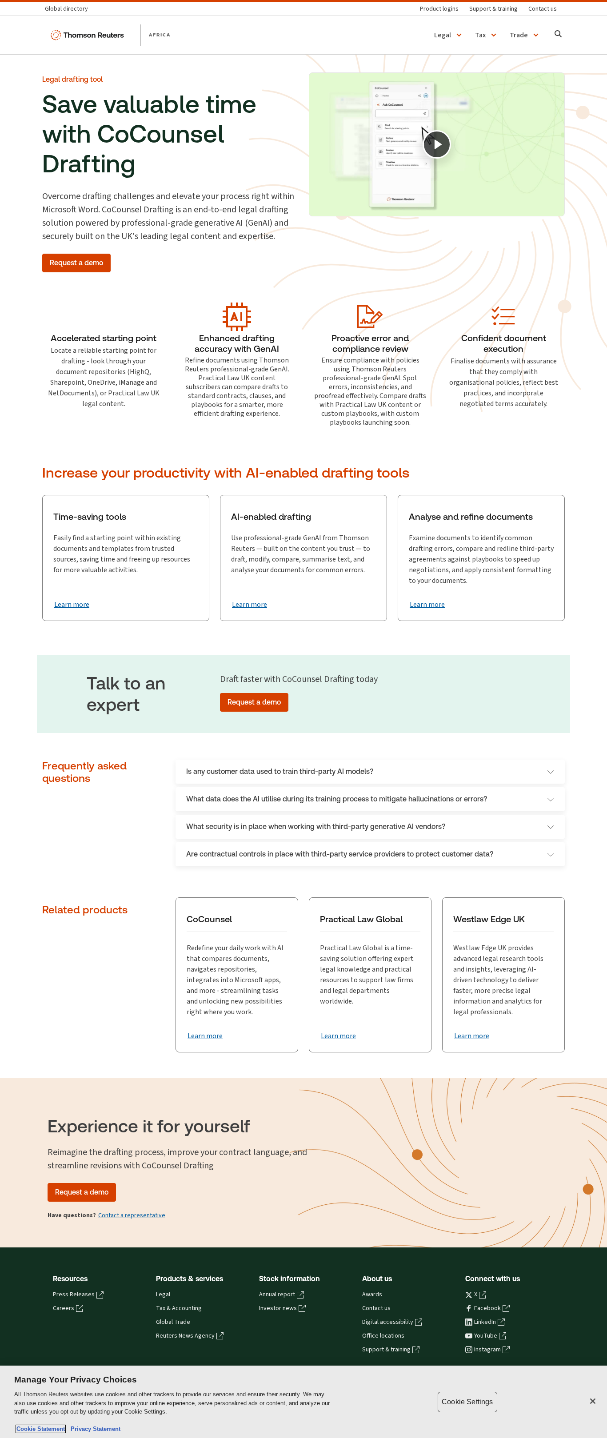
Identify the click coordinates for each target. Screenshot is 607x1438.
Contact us (376, 1308)
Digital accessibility (387, 1322)
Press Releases (74, 1295)
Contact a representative (131, 1215)
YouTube (485, 1336)
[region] (303, 1402)
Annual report (277, 1295)
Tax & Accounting (179, 1308)
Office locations (383, 1336)
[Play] (437, 144)
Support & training (386, 1350)
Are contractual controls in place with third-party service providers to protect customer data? (339, 854)
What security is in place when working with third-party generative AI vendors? (315, 826)
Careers (63, 1308)
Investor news (278, 1308)
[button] (449, 35)
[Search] (558, 35)
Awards (372, 1295)
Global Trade (173, 1322)
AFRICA (160, 35)
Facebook (487, 1308)
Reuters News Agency (185, 1336)
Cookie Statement (40, 1429)
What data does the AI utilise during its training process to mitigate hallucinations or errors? (336, 799)
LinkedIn (485, 1322)
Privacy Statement (93, 1429)
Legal (163, 1295)
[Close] (593, 1401)
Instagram (487, 1350)
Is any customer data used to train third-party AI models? (279, 771)
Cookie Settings (467, 1402)
